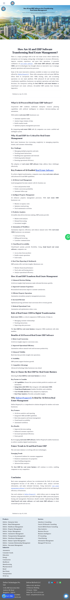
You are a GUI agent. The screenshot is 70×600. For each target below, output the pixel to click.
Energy (5, 557)
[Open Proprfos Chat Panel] (66, 596)
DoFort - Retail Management (11, 524)
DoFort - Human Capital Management (14, 540)
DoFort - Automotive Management (13, 533)
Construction (7, 560)
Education (6, 555)
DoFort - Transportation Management (14, 536)
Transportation (7, 573)
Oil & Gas (6, 576)
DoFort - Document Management (13, 545)
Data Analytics (42, 529)
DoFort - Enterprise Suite (10, 522)
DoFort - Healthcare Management (13, 527)
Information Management (46, 540)
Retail (4, 569)
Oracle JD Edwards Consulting (47, 524)
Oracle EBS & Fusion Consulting (48, 527)
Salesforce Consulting (44, 522)
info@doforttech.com (37, 594)
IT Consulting (42, 536)
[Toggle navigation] (4, 3)
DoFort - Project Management (12, 531)
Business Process (43, 531)
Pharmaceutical (7, 566)
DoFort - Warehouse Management (13, 538)
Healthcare (6, 562)
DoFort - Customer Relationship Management (16, 543)
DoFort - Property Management (12, 529)
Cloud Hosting (42, 538)
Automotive (6, 550)
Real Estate (6, 571)
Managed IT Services (44, 543)
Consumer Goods (8, 553)
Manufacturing (7, 564)
